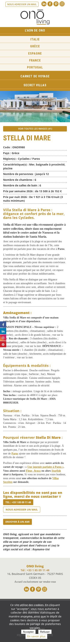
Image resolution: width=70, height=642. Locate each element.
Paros (14, 453)
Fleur (29, 470)
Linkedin (43, 3)
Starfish (56, 470)
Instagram (62, 3)
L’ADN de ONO (35, 30)
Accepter (28, 631)
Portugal (35, 67)
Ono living (35, 17)
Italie (35, 39)
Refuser (45, 631)
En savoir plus (36, 636)
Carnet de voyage (35, 76)
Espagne (35, 53)
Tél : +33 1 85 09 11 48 (35, 570)
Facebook (49, 3)
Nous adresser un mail (22, 4)
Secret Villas (35, 85)
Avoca (37, 470)
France (35, 60)
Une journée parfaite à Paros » (45, 466)
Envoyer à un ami (17, 521)
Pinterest (56, 3)
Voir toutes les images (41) (35, 128)
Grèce (35, 46)
